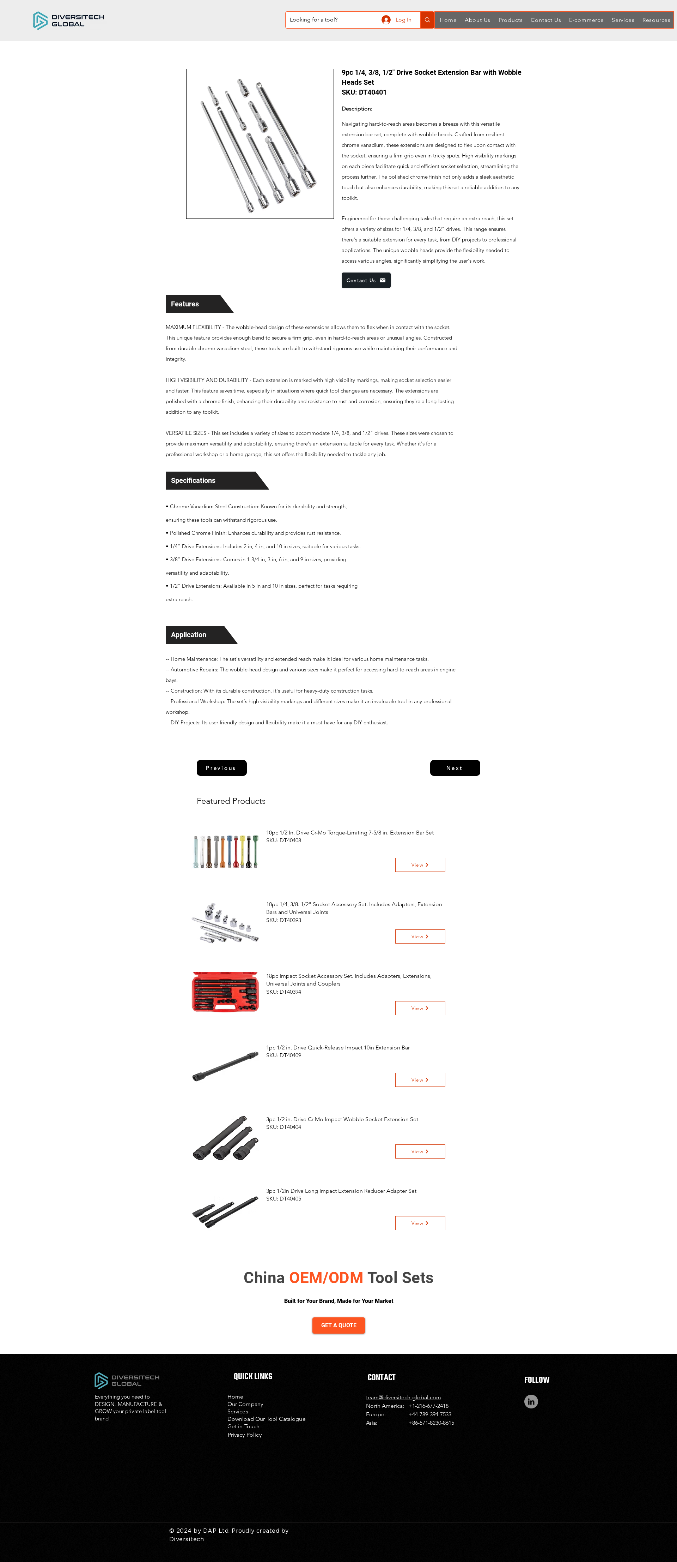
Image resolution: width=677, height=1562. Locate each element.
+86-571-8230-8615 (431, 1422)
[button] (477, 20)
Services (237, 1411)
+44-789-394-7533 (429, 1414)
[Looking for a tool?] (427, 20)
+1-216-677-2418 (428, 1405)
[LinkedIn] (531, 1401)
